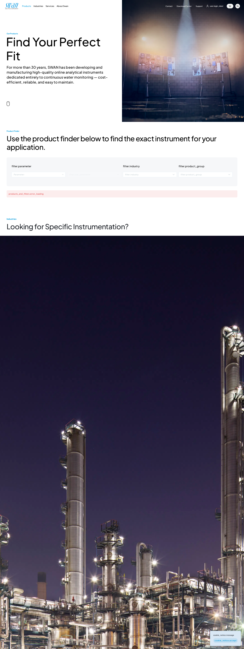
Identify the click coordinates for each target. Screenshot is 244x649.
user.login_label (216, 6)
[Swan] (11, 6)
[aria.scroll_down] (8, 103)
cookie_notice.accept (226, 640)
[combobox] (38, 174)
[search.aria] (237, 6)
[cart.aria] (230, 6)
